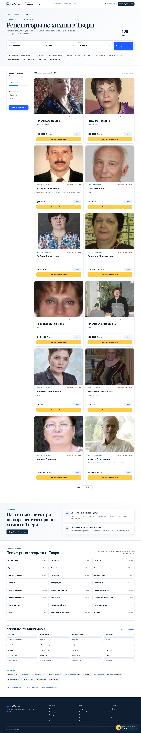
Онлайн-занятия (54, 59)
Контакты (113, 715)
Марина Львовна (46, 459)
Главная (9, 14)
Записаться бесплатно (59, 139)
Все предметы (54, 712)
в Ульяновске (12, 661)
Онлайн (14, 95)
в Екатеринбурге (109, 634)
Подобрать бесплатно (17, 532)
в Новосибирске (77, 634)
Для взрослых (42, 59)
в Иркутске (108, 661)
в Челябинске (12, 645)
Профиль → (77, 134)
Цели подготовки (55, 718)
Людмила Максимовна (101, 256)
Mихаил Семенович (99, 459)
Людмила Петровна (99, 120)
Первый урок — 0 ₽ (126, 4)
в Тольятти (43, 655)
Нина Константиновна (100, 391)
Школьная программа (55, 55)
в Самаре (75, 640)
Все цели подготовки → (50, 687)
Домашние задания (13, 59)
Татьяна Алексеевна (48, 120)
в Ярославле (76, 661)
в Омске (107, 640)
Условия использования (118, 712)
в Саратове (108, 650)
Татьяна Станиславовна (102, 323)
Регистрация (110, 4)
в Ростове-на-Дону (46, 645)
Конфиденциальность (117, 709)
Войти (100, 4)
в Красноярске (45, 650)
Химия (22, 14)
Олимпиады (87, 55)
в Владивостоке (45, 661)
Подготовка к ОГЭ (26, 55)
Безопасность (84, 718)
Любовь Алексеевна (47, 256)
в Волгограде (108, 645)
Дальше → (87, 488)
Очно (13, 98)
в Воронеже (76, 650)
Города (76, 4)
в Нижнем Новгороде (15, 640)
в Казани (43, 640)
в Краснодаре (12, 655)
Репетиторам (83, 715)
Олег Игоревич (96, 188)
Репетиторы (57, 4)
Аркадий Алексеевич (48, 188)
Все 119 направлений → (15, 687)
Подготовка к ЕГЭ (13, 55)
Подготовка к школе (28, 59)
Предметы (68, 4)
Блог (83, 4)
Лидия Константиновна (50, 323)
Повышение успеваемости (72, 55)
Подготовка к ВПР (40, 55)
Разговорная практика (115, 55)
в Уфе (74, 645)
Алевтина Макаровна (48, 391)
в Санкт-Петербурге (46, 634)
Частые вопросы (84, 721)
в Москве (11, 634)
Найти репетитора (123, 46)
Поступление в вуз (99, 55)
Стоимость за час (15, 82)
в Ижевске (107, 655)
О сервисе (82, 709)
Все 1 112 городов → (127, 629)
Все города (53, 715)
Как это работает (85, 712)
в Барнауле (76, 655)
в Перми (10, 650)
